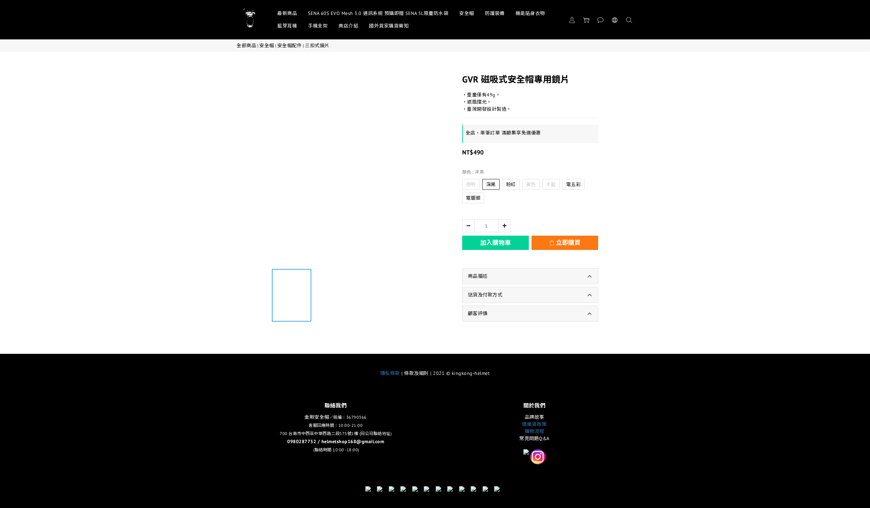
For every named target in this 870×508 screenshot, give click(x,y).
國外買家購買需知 (388, 26)
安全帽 (466, 13)
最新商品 (287, 13)
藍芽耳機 (287, 26)
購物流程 (534, 431)
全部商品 (246, 45)
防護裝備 (495, 13)
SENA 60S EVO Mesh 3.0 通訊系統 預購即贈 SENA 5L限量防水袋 (378, 13)
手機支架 (318, 26)
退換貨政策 (534, 424)
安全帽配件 (289, 45)
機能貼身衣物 (530, 13)
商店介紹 (348, 26)
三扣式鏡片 (317, 45)
